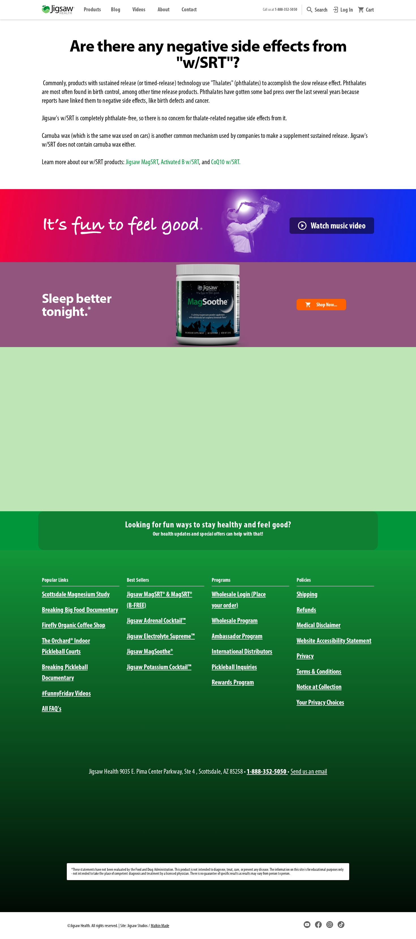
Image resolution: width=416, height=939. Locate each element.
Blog (115, 9)
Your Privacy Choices (320, 702)
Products (92, 9)
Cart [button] (370, 10)
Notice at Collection (319, 687)
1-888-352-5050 (267, 771)
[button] (317, 10)
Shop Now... (326, 304)
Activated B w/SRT (180, 162)
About (164, 9)
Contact (189, 9)
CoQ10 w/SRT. (226, 162)
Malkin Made (160, 925)
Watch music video (338, 225)
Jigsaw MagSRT (142, 162)
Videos (138, 9)
